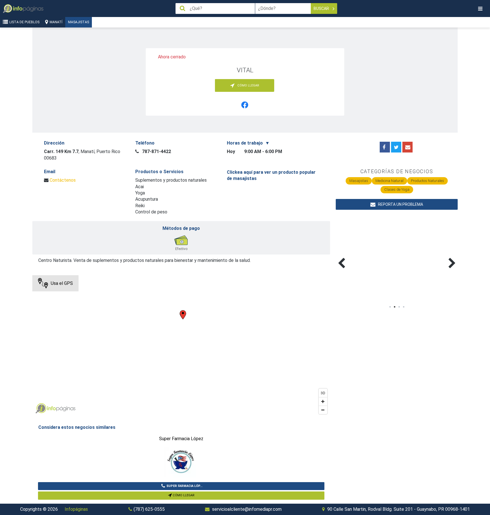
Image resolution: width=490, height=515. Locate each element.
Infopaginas (41, 408)
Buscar (322, 8)
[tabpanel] (366, 256)
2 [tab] (394, 307)
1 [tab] (389, 307)
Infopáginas (76, 509)
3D (323, 392)
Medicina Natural (389, 181)
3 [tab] (399, 307)
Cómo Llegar (183, 495)
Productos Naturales (427, 181)
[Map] (181, 346)
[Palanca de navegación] (480, 8)
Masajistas (78, 22)
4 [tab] (403, 307)
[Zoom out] (323, 410)
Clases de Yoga (396, 189)
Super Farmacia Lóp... (184, 486)
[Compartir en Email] (407, 147)
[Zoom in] (323, 401)
